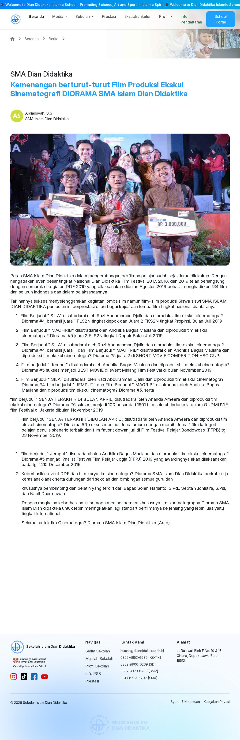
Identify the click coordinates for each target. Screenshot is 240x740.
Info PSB (93, 673)
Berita (53, 38)
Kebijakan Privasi (217, 702)
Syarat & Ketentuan (185, 702)
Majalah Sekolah (99, 658)
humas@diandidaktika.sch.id (142, 651)
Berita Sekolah (97, 651)
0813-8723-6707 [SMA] (139, 678)
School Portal (220, 19)
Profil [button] (164, 16)
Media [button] (58, 16)
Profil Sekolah (97, 666)
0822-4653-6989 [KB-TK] (140, 657)
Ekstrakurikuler (137, 16)
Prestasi (109, 16)
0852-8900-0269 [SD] (138, 664)
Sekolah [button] (83, 16)
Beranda (36, 16)
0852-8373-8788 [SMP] (139, 671)
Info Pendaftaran (191, 19)
